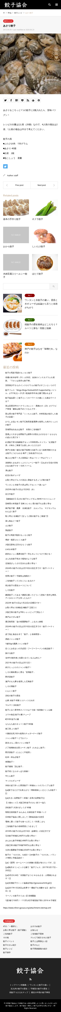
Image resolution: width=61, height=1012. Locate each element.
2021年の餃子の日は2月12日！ (18, 662)
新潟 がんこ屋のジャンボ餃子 (17, 742)
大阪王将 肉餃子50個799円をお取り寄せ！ (23, 845)
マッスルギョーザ (12, 780)
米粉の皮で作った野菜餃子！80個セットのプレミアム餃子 (29, 785)
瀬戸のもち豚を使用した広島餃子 (19, 681)
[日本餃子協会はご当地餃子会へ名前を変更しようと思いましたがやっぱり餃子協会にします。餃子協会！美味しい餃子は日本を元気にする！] (16, 4)
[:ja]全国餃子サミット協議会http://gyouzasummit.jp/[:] (28, 883)
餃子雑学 (7, 952)
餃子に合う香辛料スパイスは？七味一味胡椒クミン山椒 (28, 710)
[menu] (56, 4)
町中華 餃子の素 (12, 719)
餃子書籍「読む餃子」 (14, 766)
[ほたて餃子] (44, 185)
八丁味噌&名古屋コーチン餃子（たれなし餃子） (25, 747)
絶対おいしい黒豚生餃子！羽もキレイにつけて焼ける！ (28, 554)
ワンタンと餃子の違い (39, 985)
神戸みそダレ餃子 (12, 617)
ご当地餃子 (8, 933)
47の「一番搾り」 (10, 926)
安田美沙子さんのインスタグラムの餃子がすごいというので (30, 385)
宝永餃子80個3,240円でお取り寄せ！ (21, 835)
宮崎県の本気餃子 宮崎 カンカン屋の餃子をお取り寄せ (28, 503)
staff (16, 175)
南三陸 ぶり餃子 (12, 728)
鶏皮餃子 (9, 530)
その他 (6, 937)
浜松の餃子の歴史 (12, 695)
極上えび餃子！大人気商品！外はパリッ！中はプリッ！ (28, 458)
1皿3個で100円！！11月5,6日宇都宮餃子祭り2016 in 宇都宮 (30, 900)
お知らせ (34, 930)
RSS (30, 979)
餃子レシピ (8, 21)
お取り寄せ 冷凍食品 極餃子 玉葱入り (21, 607)
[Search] (49, 4)
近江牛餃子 (10, 494)
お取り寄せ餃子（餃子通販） (15, 930)
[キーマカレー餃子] (16, 185)
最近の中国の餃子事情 (40, 992)
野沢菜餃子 (10, 676)
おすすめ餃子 (36, 926)
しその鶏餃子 (11, 686)
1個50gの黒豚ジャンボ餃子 (16, 643)
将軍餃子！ (10, 761)
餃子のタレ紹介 (9, 945)
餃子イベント (8, 941)
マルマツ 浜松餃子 (13, 705)
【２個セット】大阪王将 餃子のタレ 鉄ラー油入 (25, 802)
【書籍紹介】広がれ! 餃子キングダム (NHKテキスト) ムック (30, 499)
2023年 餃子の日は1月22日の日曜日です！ (23, 602)
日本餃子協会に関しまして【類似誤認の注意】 (25, 817)
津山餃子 (9, 470)
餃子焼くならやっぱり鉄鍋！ (17, 771)
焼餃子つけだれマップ (18, 992)
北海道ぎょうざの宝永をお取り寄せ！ (21, 563)
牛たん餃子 (10, 776)
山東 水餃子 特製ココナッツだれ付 (19, 700)
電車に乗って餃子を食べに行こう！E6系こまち (25, 821)
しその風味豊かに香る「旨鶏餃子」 (20, 672)
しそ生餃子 (10, 590)
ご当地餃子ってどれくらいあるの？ (20, 580)
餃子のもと (35, 945)
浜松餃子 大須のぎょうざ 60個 (18, 807)
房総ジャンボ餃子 (12, 639)
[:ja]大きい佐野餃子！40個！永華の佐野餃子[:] (24, 798)
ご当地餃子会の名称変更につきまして (21, 826)
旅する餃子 (10, 653)
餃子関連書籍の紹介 (38, 948)
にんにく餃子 (11, 691)
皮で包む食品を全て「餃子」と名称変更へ (23, 634)
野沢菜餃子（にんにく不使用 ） (18, 752)
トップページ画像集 (18, 985)
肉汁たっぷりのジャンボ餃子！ (18, 667)
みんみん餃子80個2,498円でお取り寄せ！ (23, 840)
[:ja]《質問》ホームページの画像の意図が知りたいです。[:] (30, 862)
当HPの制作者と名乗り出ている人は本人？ (23, 657)
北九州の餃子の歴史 (19, 988)
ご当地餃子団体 (37, 933)
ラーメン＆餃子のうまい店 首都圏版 (20, 895)
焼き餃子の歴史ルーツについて (18, 585)
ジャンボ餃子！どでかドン (16, 738)
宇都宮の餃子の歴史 (38, 988)
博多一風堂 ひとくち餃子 (15, 539)
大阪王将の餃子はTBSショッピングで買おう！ (24, 612)
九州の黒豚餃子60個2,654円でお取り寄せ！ (23, 850)
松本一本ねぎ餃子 (12, 757)
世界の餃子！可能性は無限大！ (18, 576)
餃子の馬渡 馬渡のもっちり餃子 (18, 372)
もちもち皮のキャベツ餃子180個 (19, 724)
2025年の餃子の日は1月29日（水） (20, 489)
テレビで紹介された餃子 (40, 937)
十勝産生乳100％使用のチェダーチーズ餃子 (23, 733)
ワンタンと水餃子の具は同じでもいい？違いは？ (26, 484)
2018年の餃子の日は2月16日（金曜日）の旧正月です (28, 831)
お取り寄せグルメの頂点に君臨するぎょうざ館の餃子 (27, 480)
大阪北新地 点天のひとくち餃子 (18, 544)
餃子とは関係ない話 (38, 941)
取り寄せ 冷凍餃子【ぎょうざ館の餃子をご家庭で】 (27, 516)
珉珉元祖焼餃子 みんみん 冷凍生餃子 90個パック (25, 812)
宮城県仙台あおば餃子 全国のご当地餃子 (23, 429)
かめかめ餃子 (11, 549)
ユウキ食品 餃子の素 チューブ (18, 714)
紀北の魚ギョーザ (12, 475)
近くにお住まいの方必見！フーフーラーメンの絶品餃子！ (29, 648)
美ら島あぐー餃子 (12, 521)
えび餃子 (9, 525)
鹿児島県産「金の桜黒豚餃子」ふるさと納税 (24, 621)
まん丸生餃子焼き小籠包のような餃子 (21, 558)
